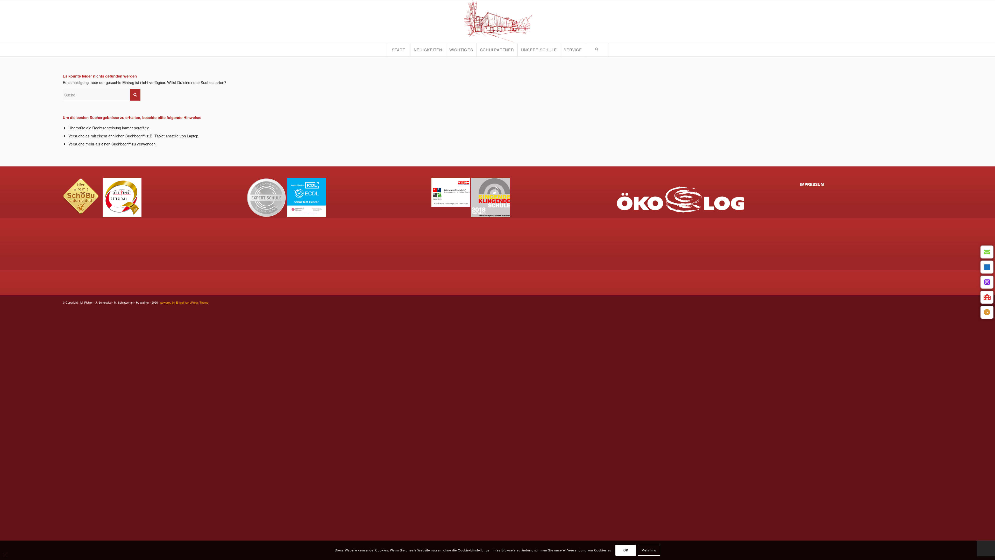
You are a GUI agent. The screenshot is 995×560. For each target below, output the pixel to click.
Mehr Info (649, 550)
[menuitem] (398, 49)
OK (625, 550)
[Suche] (596, 49)
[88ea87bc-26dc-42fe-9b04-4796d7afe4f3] (497, 21)
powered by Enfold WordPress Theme (184, 302)
